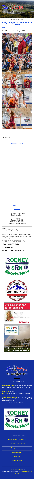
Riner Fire (17, 456)
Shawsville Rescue (17, 460)
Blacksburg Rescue (17, 452)
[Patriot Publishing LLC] (13, 13)
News (3, 27)
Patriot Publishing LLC (16, 469)
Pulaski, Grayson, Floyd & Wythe (17, 439)
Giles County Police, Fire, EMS (17, 443)
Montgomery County (17, 448)
